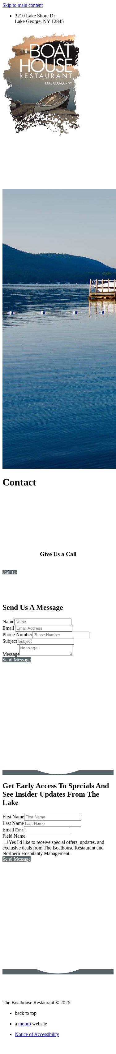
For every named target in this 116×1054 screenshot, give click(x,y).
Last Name (13, 823)
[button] (9, 572)
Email (8, 628)
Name (8, 621)
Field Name (13, 836)
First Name (13, 816)
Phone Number (17, 634)
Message (10, 654)
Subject (9, 641)
